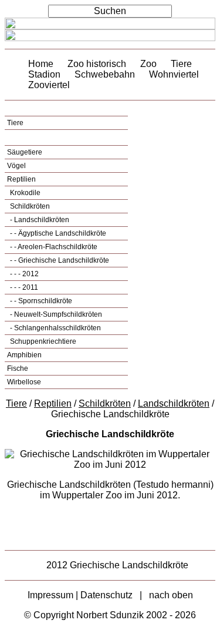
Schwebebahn (105, 74)
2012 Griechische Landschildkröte (117, 565)
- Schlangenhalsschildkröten (54, 328)
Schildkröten (29, 206)
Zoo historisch (96, 64)
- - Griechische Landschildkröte (58, 260)
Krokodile (24, 193)
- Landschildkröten (38, 220)
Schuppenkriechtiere (42, 341)
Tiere (181, 64)
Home (40, 64)
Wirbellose (24, 382)
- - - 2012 (23, 274)
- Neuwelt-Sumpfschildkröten (55, 314)
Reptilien (21, 179)
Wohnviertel (174, 74)
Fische (17, 368)
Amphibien (24, 355)
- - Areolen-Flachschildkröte (52, 247)
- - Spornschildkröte (40, 301)
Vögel (16, 166)
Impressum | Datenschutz (80, 595)
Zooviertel (49, 85)
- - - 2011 (23, 287)
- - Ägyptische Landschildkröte (57, 233)
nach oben (171, 595)
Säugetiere (24, 152)
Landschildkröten (173, 403)
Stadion (44, 74)
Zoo (148, 64)
